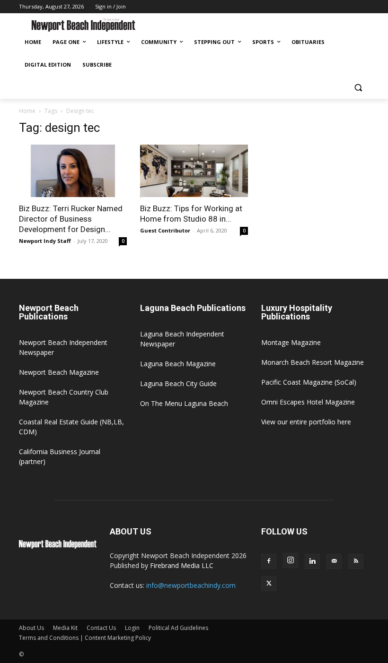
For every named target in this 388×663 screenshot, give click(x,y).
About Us (31, 628)
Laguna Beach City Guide (178, 383)
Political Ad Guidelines (178, 628)
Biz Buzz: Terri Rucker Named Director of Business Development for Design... (71, 219)
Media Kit (65, 628)
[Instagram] (290, 560)
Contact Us (101, 628)
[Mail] (334, 561)
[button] (358, 88)
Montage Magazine (291, 342)
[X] (268, 583)
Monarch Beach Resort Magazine (312, 362)
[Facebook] (268, 561)
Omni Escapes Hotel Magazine (308, 401)
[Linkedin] (312, 561)
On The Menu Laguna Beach (184, 403)
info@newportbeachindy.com (191, 585)
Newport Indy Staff (45, 240)
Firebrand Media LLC (181, 565)
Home (27, 111)
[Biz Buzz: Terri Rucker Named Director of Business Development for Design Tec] (73, 171)
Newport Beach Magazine (59, 372)
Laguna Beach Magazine (178, 363)
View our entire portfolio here (306, 421)
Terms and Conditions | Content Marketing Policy (85, 638)
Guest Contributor (165, 230)
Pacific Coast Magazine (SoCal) (308, 382)
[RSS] (355, 561)
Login (132, 628)
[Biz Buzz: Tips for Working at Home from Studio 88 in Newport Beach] (194, 171)
